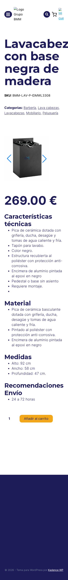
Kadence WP (55, 569)
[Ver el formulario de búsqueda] (47, 14)
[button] (44, 159)
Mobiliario (33, 113)
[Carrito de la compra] (54, 14)
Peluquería (50, 113)
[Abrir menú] (8, 14)
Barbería (30, 108)
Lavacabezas (14, 113)
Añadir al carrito (36, 418)
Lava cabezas (48, 108)
